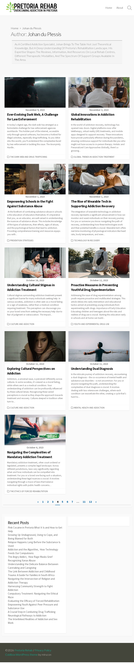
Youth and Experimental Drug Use (91, 324)
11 (84, 501)
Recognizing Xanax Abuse (22, 560)
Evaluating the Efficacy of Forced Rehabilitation (33, 601)
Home (108, 7)
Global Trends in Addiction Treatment (94, 156)
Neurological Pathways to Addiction (27, 615)
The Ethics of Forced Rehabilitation (29, 491)
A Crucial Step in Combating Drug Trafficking (31, 611)
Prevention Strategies (21, 240)
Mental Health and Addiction (89, 407)
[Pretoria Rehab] (31, 8)
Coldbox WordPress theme (21, 654)
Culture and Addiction (22, 324)
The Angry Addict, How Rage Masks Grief (30, 556)
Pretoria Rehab (23, 650)
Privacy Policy (43, 650)
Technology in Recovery (87, 240)
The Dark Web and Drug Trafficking (28, 156)
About (119, 7)
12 (90, 501)
